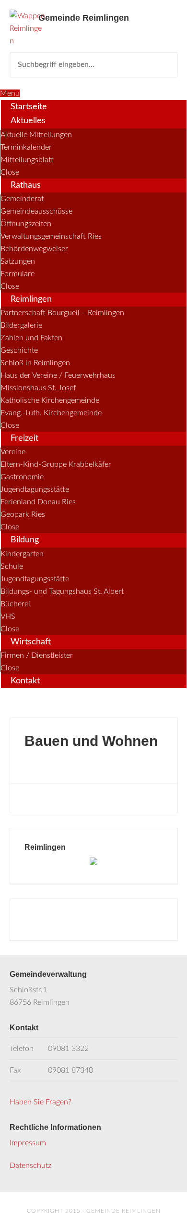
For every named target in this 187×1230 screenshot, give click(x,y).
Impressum (28, 1143)
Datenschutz (30, 1165)
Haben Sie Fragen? (40, 1102)
